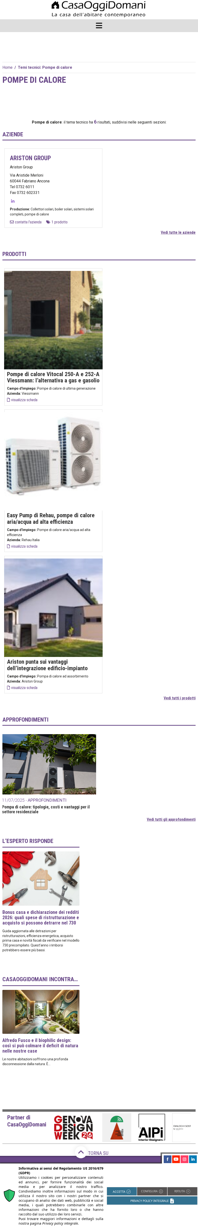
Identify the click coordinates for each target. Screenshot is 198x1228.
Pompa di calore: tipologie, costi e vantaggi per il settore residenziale (46, 809)
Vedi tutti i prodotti (180, 698)
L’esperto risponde (27, 841)
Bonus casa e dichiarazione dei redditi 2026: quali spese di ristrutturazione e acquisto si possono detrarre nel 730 (40, 917)
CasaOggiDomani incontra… (40, 979)
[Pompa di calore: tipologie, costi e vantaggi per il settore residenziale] (49, 764)
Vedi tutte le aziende (178, 232)
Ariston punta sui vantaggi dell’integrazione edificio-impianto (47, 665)
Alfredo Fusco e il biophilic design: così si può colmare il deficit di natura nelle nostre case (40, 1045)
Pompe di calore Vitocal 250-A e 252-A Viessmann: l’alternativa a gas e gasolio (53, 377)
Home (7, 67)
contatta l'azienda (28, 222)
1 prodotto (59, 222)
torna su (97, 1153)
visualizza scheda (24, 400)
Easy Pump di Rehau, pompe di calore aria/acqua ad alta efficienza (51, 518)
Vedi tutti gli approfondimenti (171, 819)
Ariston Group (30, 158)
